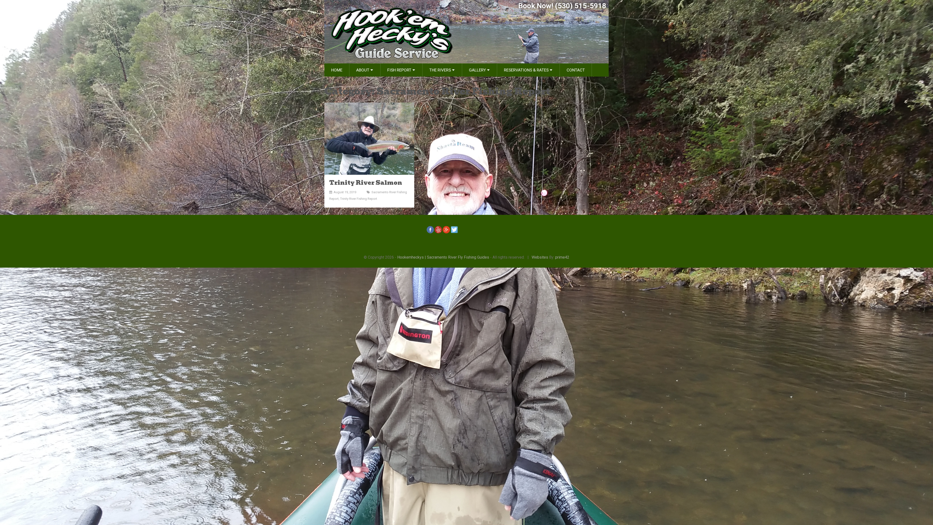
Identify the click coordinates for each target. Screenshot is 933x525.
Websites (540, 257)
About (362, 70)
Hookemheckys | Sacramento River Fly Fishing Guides (443, 257)
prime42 (562, 257)
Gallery (477, 70)
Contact (576, 70)
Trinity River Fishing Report (358, 199)
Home (336, 70)
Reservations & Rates (526, 70)
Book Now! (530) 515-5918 (562, 5)
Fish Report (399, 70)
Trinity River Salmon (365, 182)
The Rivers (440, 70)
